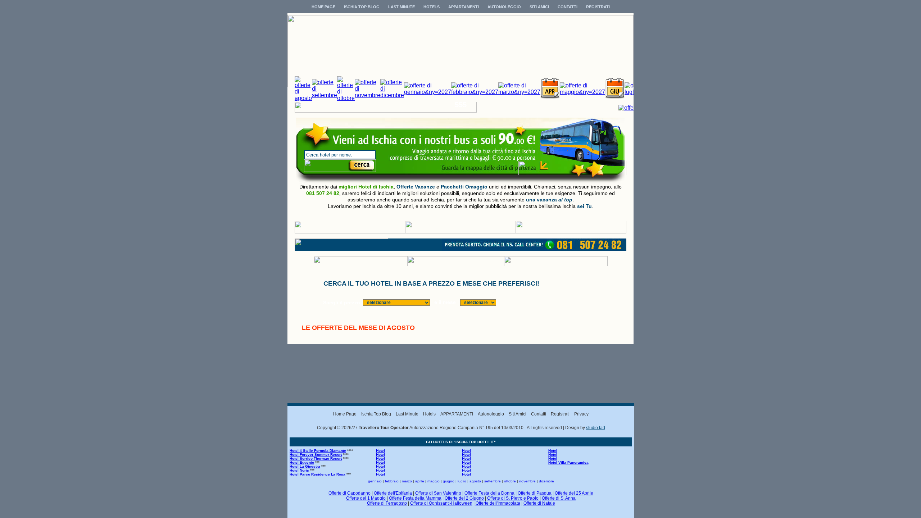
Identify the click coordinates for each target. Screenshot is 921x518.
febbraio (392, 481)
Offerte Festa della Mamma (415, 498)
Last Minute (407, 414)
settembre (492, 481)
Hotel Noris (299, 470)
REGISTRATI (598, 7)
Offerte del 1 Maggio (366, 498)
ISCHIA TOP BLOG (362, 7)
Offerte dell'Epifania (393, 493)
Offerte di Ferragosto (387, 503)
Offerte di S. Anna (559, 498)
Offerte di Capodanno (349, 493)
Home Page (345, 414)
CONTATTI (567, 7)
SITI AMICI (539, 7)
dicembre (546, 481)
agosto (475, 481)
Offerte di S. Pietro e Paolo (513, 498)
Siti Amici (517, 414)
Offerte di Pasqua (535, 493)
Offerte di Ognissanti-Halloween (441, 503)
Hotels (429, 414)
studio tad (595, 427)
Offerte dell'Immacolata (498, 503)
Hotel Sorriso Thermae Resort (316, 458)
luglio (462, 481)
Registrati (560, 414)
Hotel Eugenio (302, 462)
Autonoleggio (491, 414)
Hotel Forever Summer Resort (316, 454)
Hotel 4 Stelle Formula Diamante (318, 451)
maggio (433, 481)
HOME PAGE (323, 7)
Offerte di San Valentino (438, 493)
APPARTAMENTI (463, 7)
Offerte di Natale (539, 503)
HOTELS (431, 7)
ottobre (510, 481)
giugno (448, 481)
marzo (407, 481)
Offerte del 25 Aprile (574, 493)
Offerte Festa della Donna (489, 493)
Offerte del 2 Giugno (464, 498)
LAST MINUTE (401, 7)
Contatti (538, 414)
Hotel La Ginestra (305, 466)
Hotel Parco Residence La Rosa (317, 474)
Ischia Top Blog (376, 414)
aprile (419, 481)
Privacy (581, 414)
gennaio (375, 481)
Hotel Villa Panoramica (568, 462)
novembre (527, 481)
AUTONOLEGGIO (504, 7)
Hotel (380, 451)
